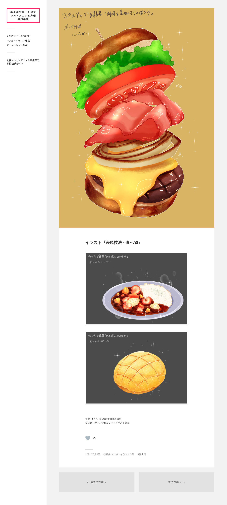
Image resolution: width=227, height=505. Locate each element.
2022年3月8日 (92, 454)
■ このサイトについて (18, 36)
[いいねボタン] (87, 438)
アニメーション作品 (17, 45)
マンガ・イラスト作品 (18, 40)
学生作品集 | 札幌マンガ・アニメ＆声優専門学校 (23, 15)
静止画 (142, 454)
